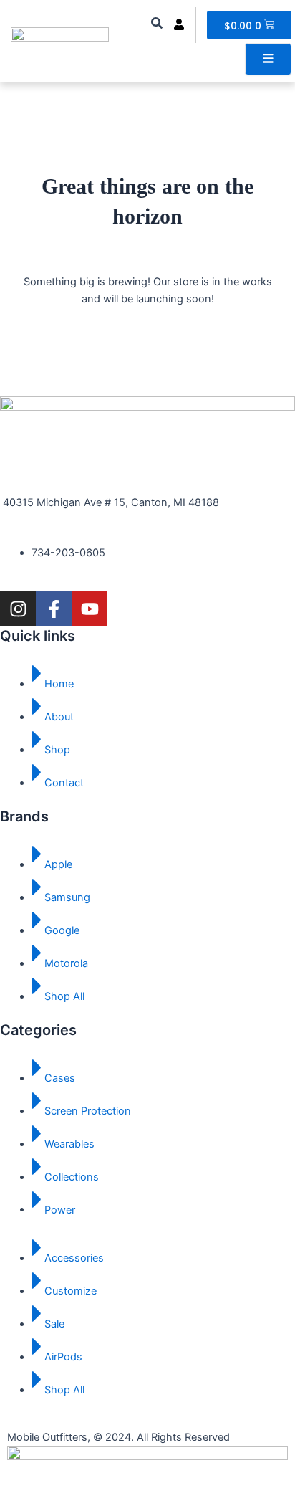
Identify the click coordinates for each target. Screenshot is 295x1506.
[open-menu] (268, 59)
